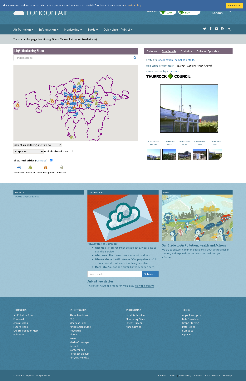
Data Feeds (188, 326)
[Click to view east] (200, 154)
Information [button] (48, 29)
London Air (40, 13)
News (73, 338)
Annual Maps (20, 323)
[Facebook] (210, 29)
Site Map (227, 375)
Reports (74, 346)
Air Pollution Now (23, 315)
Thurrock (174, 71)
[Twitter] (204, 29)
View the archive (144, 285)
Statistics (186, 51)
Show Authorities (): (31, 160)
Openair (187, 334)
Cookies (198, 375)
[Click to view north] (169, 154)
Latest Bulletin (134, 323)
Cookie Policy (133, 5)
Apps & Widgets (191, 315)
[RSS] (223, 29)
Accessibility (185, 375)
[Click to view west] (215, 154)
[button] (83, 81)
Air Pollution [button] (22, 29)
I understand (234, 5)
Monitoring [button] (72, 29)
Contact (162, 375)
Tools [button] (92, 29)
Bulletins (152, 51)
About (172, 375)
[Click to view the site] (153, 154)
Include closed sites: (57, 151)
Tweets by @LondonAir (27, 196)
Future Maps (20, 326)
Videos (74, 334)
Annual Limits (133, 326)
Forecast (18, 319)
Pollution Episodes (208, 51)
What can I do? (78, 323)
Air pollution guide (80, 326)
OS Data (41, 160)
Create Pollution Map (25, 330)
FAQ (72, 319)
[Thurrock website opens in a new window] (168, 76)
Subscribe (150, 274)
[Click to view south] (184, 154)
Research (75, 330)
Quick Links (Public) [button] (117, 29)
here (151, 267)
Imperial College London (223, 13)
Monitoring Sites (135, 319)
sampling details (184, 60)
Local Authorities (135, 315)
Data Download (191, 319)
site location (165, 60)
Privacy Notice (212, 375)
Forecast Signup (79, 353)
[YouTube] (216, 29)
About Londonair (79, 315)
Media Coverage (79, 342)
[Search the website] (229, 29)
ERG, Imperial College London (35, 375)
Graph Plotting (190, 323)
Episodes (18, 334)
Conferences (77, 350)
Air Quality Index (79, 357)
